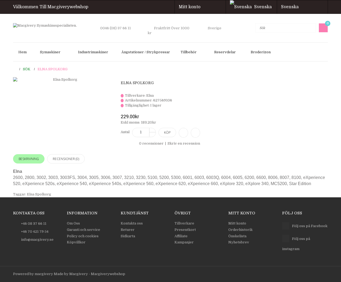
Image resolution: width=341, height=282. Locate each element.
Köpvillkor (76, 242)
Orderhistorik (240, 230)
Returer (128, 230)
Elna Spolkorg (52, 69)
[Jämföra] (183, 133)
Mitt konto (191, 7)
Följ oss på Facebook (309, 226)
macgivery (44, 274)
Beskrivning (29, 159)
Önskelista (237, 236)
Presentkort (185, 230)
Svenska (291, 7)
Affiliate (181, 236)
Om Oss (73, 223)
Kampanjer (184, 242)
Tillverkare (184, 223)
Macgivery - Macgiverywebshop (97, 274)
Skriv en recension (184, 143)
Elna (150, 95)
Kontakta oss (132, 223)
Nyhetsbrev (238, 242)
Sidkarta (128, 236)
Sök (26, 69)
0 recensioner (151, 143)
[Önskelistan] (195, 133)
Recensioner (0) (66, 159)
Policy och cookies (83, 236)
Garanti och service (83, 230)
